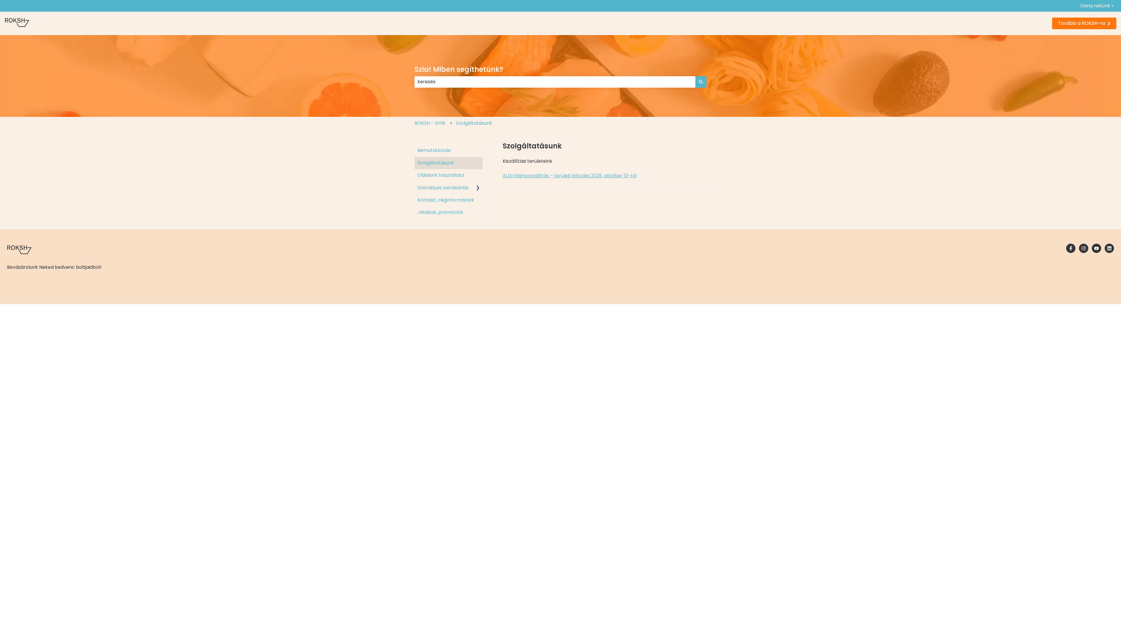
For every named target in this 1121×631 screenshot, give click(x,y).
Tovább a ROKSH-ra (1081, 23)
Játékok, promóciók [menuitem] (440, 212)
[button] (478, 188)
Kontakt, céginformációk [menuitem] (445, 200)
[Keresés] (700, 81)
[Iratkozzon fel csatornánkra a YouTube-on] (1096, 248)
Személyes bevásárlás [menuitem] (443, 187)
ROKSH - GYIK (430, 123)
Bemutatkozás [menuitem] (434, 150)
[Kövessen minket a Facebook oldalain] (1070, 248)
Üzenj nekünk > (1097, 6)
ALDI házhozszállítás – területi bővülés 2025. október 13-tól (570, 175)
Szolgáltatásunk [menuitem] (435, 163)
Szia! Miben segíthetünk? (459, 69)
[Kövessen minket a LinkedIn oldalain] (1109, 248)
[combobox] (555, 81)
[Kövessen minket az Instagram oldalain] (1083, 248)
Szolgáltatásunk (474, 123)
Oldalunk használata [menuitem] (440, 175)
